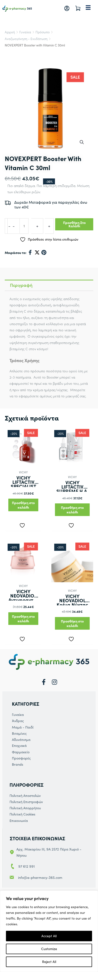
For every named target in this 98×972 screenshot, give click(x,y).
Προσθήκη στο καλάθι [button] (23, 505)
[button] (82, 142)
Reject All (49, 961)
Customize (49, 949)
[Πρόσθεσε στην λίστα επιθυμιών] (23, 524)
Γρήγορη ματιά (23, 459)
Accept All (49, 936)
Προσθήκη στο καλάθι (74, 224)
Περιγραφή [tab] (21, 285)
